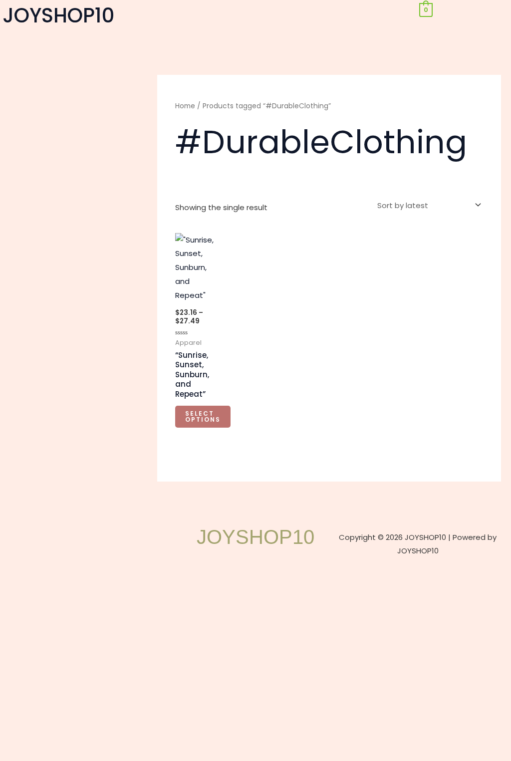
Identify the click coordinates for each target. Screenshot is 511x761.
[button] (255, 11)
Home (185, 106)
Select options (203, 416)
